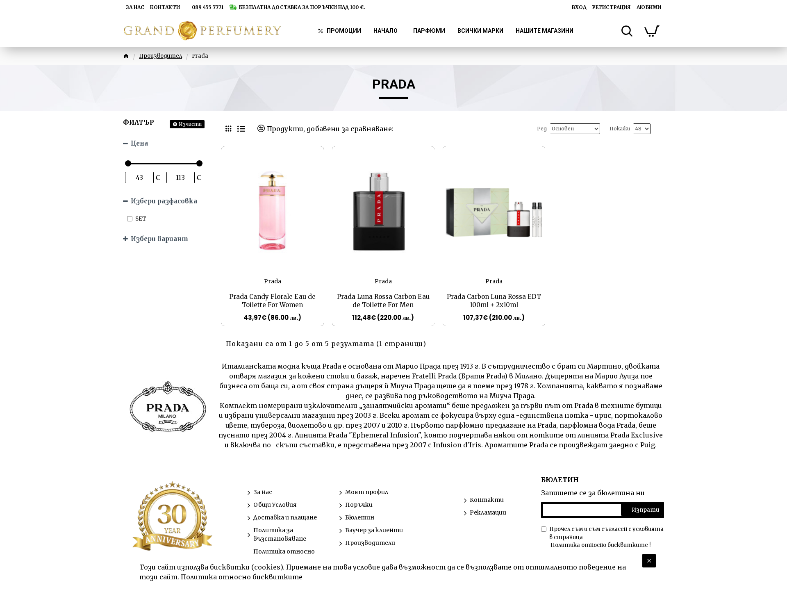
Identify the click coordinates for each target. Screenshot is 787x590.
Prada (272, 281)
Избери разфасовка (164, 201)
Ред (542, 128)
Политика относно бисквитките (242, 577)
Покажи (620, 128)
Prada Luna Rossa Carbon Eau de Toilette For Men (383, 301)
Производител (160, 55)
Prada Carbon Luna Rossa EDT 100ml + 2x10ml (494, 301)
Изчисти (190, 124)
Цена (139, 143)
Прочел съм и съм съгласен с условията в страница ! (606, 537)
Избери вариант (159, 239)
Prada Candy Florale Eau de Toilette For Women (272, 301)
